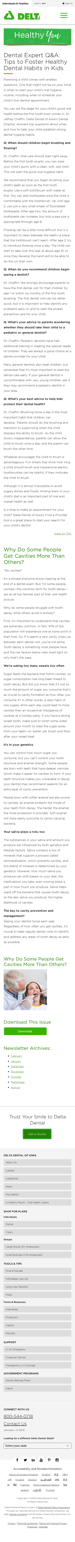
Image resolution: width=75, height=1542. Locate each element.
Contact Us (15, 1423)
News (9, 1186)
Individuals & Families (15, 3)
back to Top (62, 533)
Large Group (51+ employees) (22, 1246)
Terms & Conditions (27, 1523)
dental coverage (18, 1514)
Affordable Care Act (17, 1278)
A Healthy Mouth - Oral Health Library (27, 1202)
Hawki (9, 1388)
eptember (19, 1082)
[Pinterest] (49, 1460)
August (15, 1087)
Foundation (12, 1194)
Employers (12, 1317)
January (16, 1061)
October (16, 1076)
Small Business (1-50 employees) (24, 1254)
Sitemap (43, 1526)
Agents (10, 1325)
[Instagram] (57, 1460)
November (17, 1071)
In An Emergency (16, 1349)
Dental (9, 1224)
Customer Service (16, 1357)
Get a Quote (37, 1134)
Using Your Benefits (17, 1286)
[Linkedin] (33, 1460)
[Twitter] (25, 1460)
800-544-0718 (18, 1416)
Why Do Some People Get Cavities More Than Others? (35, 961)
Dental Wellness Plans (18, 1380)
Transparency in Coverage (20, 1365)
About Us (11, 1162)
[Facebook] (17, 1460)
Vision (9, 1232)
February (16, 1056)
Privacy (12, 1523)
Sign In (68, 3)
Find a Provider (14, 1270)
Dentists (10, 1333)
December (17, 1066)
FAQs (9, 1294)
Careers (10, 1170)
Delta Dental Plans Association (54, 1507)
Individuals (12, 1309)
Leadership (12, 1178)
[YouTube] (41, 1460)
